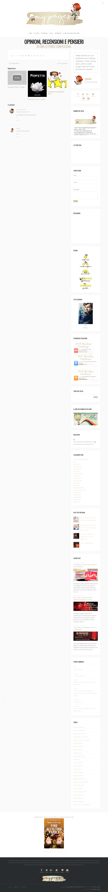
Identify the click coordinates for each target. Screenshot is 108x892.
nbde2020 (75, 673)
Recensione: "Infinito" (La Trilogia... (16, 87)
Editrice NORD (77, 743)
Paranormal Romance (79, 791)
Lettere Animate (77, 480)
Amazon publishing (78, 730)
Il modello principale (78, 676)
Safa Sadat (75, 688)
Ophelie (18, 128)
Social (51, 33)
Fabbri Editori (76, 753)
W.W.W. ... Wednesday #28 (86, 543)
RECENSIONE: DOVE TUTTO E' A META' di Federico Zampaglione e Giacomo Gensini (88, 528)
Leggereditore (76, 478)
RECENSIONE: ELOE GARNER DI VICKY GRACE (54, 817)
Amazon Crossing (77, 727)
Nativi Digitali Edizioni (78, 487)
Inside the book (77, 772)
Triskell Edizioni (77, 499)
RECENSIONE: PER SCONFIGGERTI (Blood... (56, 93)
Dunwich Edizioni (77, 466)
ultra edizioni (76, 502)
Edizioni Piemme (77, 746)
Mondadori (76, 485)
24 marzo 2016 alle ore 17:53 (22, 112)
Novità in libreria (77, 785)
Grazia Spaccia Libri (21, 109)
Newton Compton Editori (79, 490)
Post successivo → (63, 63)
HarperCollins (76, 476)
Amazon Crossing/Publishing (80, 459)
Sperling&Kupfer (77, 497)
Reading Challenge (78, 801)
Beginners (58, 33)
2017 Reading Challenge (86, 357)
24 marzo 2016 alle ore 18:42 (22, 131)
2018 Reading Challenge (83, 345)
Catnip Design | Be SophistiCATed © (74, 887)
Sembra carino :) (77, 702)
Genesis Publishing (78, 473)
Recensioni (44, 33)
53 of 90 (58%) (90, 364)
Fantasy (75, 759)
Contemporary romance (79, 737)
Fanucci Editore (77, 469)
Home (30, 33)
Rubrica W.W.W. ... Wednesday (80, 804)
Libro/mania (76, 483)
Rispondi (18, 120)
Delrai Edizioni (77, 464)
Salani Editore (76, 495)
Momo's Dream (96, 887)
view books (90, 353)
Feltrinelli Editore (77, 766)
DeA (74, 462)
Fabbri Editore (77, 750)
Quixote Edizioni (77, 492)
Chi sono (36, 33)
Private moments (77, 795)
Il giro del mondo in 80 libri (71, 33)
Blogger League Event (78, 733)
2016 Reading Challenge (86, 372)
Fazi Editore (76, 471)
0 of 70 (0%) (89, 351)
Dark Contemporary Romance (81, 740)
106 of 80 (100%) (90, 379)
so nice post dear (77, 669)
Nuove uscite (76, 788)
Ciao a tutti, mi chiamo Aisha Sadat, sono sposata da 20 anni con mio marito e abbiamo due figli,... (85, 693)
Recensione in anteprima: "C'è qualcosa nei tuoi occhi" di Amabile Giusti (87, 536)
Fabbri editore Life (78, 756)
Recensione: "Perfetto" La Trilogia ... (37, 99)
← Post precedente (13, 63)
